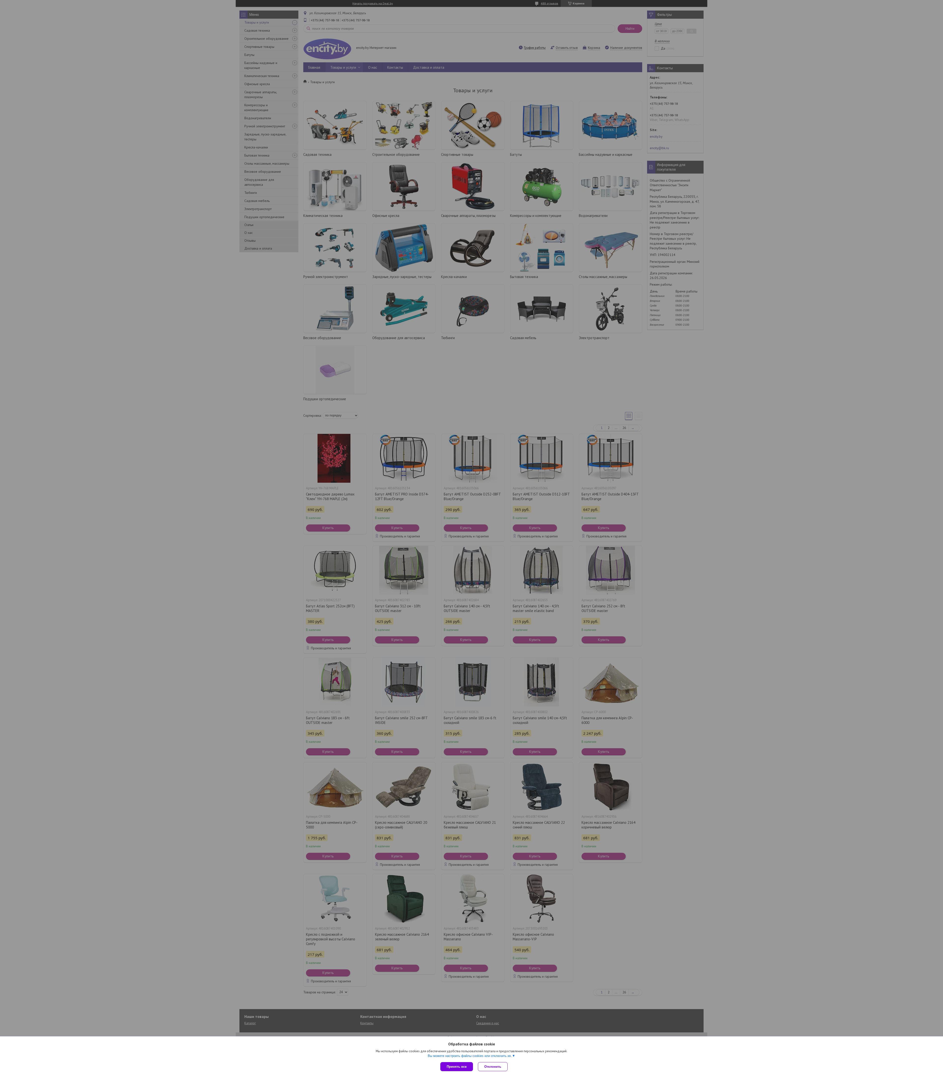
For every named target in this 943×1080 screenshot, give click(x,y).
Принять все (457, 1066)
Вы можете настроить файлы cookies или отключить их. (470, 1056)
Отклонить (492, 1066)
